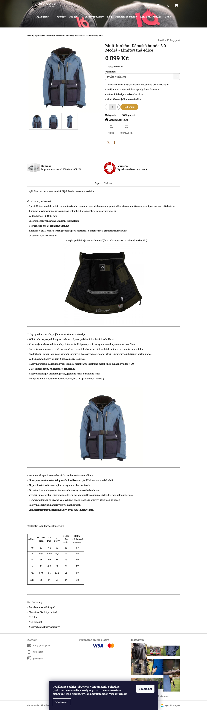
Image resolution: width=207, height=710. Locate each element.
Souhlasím (145, 688)
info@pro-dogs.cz (41, 645)
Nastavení (61, 702)
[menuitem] (45, 16)
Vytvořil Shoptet (172, 705)
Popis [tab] (97, 183)
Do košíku (129, 106)
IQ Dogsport (173, 40)
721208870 (38, 652)
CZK (147, 5)
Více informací (118, 693)
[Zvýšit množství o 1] (118, 107)
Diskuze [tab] (108, 183)
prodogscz (38, 658)
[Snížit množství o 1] (107, 107)
